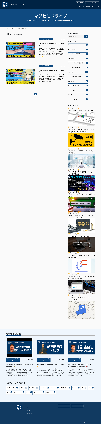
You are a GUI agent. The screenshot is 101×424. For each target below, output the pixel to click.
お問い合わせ (95, 6)
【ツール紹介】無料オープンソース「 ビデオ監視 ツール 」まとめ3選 (81, 131)
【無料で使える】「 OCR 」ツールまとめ (81, 111)
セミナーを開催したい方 (92, 2)
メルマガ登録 (80, 2)
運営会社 (88, 6)
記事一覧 (13, 28)
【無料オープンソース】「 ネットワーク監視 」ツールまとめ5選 (81, 277)
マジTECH (74, 6)
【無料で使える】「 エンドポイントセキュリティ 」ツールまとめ (81, 216)
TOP (7, 28)
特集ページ (81, 6)
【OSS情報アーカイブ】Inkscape (79, 236)
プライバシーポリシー (83, 422)
